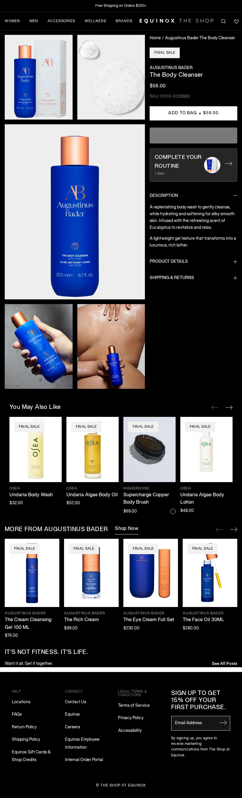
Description (164, 196)
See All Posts (224, 663)
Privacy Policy (130, 718)
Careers (72, 727)
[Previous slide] (219, 529)
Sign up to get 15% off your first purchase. (198, 700)
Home (155, 38)
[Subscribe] (223, 723)
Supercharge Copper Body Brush (146, 499)
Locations (21, 702)
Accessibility (130, 731)
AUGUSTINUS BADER (171, 68)
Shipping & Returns (172, 278)
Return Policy (24, 727)
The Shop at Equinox (123, 785)
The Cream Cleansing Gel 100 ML (28, 624)
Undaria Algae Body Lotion (202, 499)
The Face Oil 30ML (203, 620)
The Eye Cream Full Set (148, 620)
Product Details (169, 262)
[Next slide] (233, 529)
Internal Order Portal (84, 760)
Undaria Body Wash (31, 495)
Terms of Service (134, 706)
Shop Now (126, 529)
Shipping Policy (26, 740)
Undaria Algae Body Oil (92, 495)
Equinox (72, 715)
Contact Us (75, 702)
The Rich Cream (81, 620)
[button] (39, 77)
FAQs (17, 715)
